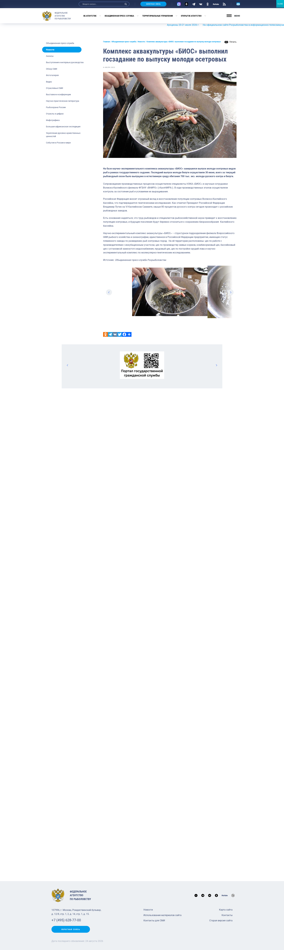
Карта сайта (226, 909)
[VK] (200, 4)
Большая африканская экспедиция (63, 126)
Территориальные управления (157, 16)
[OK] (207, 4)
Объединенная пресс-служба (119, 16)
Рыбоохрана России (56, 107)
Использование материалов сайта (162, 915)
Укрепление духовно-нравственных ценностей (63, 134)
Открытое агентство (191, 16)
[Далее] (216, 365)
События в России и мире (58, 142)
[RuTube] (216, 4)
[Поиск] (125, 4)
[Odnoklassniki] (105, 334)
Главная (106, 42)
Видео (49, 82)
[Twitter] (119, 334)
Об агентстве (89, 16)
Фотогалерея (52, 75)
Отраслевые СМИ (54, 88)
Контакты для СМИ (154, 920)
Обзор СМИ (51, 69)
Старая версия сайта (221, 920)
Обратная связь (153, 4)
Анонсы (50, 56)
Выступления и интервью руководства (65, 62)
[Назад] (68, 365)
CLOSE (280, 4)
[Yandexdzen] (186, 4)
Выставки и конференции (58, 94)
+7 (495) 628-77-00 (66, 920)
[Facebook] (124, 334)
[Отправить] (129, 334)
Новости (50, 49)
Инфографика (53, 120)
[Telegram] (193, 4)
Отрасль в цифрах (55, 114)
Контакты (227, 915)
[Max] (179, 4)
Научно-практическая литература (62, 101)
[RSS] (224, 4)
